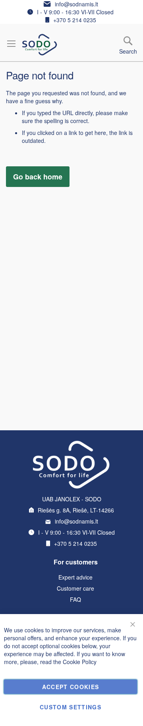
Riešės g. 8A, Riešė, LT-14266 (76, 510)
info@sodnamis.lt (76, 4)
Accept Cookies (70, 687)
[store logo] (40, 45)
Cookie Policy (80, 662)
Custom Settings (70, 707)
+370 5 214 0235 (74, 20)
